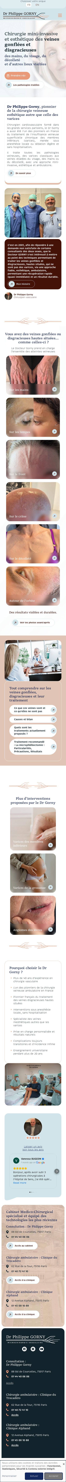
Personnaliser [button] (9, 1476)
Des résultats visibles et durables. (33, 617)
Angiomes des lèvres (27, 929)
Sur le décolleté (20, 558)
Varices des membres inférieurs (28, 843)
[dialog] (33, 1471)
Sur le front (17, 474)
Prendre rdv (18, 75)
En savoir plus (23, 173)
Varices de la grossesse (29, 887)
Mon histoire (23, 284)
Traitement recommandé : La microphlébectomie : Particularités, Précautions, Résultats (29, 746)
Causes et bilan (23, 719)
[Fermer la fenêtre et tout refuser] (63, 1462)
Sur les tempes (19, 431)
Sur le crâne (17, 516)
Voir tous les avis (33, 1149)
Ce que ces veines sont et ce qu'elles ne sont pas (29, 710)
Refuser (34, 1476)
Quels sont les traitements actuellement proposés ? (29, 730)
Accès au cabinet (24, 1245)
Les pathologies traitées (26, 85)
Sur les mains (18, 389)
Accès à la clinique (25, 1280)
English (37, 5)
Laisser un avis (33, 1146)
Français (28, 5)
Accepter (53, 1476)
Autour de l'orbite (22, 600)
